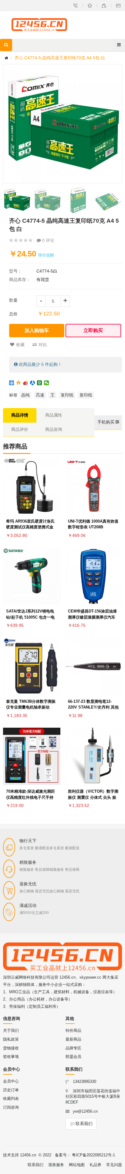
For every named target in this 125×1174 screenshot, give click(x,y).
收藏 (20, 344)
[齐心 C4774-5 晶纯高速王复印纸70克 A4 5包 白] (17, 200)
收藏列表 (11, 1098)
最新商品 (73, 1039)
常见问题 (114, 1164)
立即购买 (93, 330)
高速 (40, 395)
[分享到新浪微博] (25, 382)
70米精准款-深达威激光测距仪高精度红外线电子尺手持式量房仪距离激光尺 (30, 797)
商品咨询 (53, 429)
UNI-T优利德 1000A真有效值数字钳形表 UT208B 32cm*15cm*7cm (93, 527)
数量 (13, 300)
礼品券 (95, 1164)
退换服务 (56, 1164)
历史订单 (11, 1090)
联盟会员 (73, 1056)
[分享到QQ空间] (18, 382)
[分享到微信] (46, 382)
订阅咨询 (11, 1107)
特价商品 (73, 1030)
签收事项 (11, 1056)
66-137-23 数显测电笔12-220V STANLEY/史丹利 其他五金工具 (93, 707)
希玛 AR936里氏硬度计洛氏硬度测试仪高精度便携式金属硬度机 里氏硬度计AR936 (30, 527)
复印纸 (67, 395)
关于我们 (11, 1030)
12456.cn (28, 1155)
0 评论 (47, 240)
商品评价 (19, 429)
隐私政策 (11, 1039)
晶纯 (25, 395)
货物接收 (11, 1048)
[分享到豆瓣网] (39, 382)
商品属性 (53, 415)
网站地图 (77, 1164)
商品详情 (19, 415)
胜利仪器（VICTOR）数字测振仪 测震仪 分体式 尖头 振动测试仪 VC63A (93, 797)
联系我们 (84, 1123)
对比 (43, 344)
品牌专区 (73, 1048)
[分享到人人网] (32, 382)
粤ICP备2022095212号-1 (93, 1155)
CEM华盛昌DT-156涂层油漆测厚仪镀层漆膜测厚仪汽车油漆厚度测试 (92, 617)
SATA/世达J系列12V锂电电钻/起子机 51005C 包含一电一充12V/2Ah (30, 617)
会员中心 (11, 1081)
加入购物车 (37, 330)
